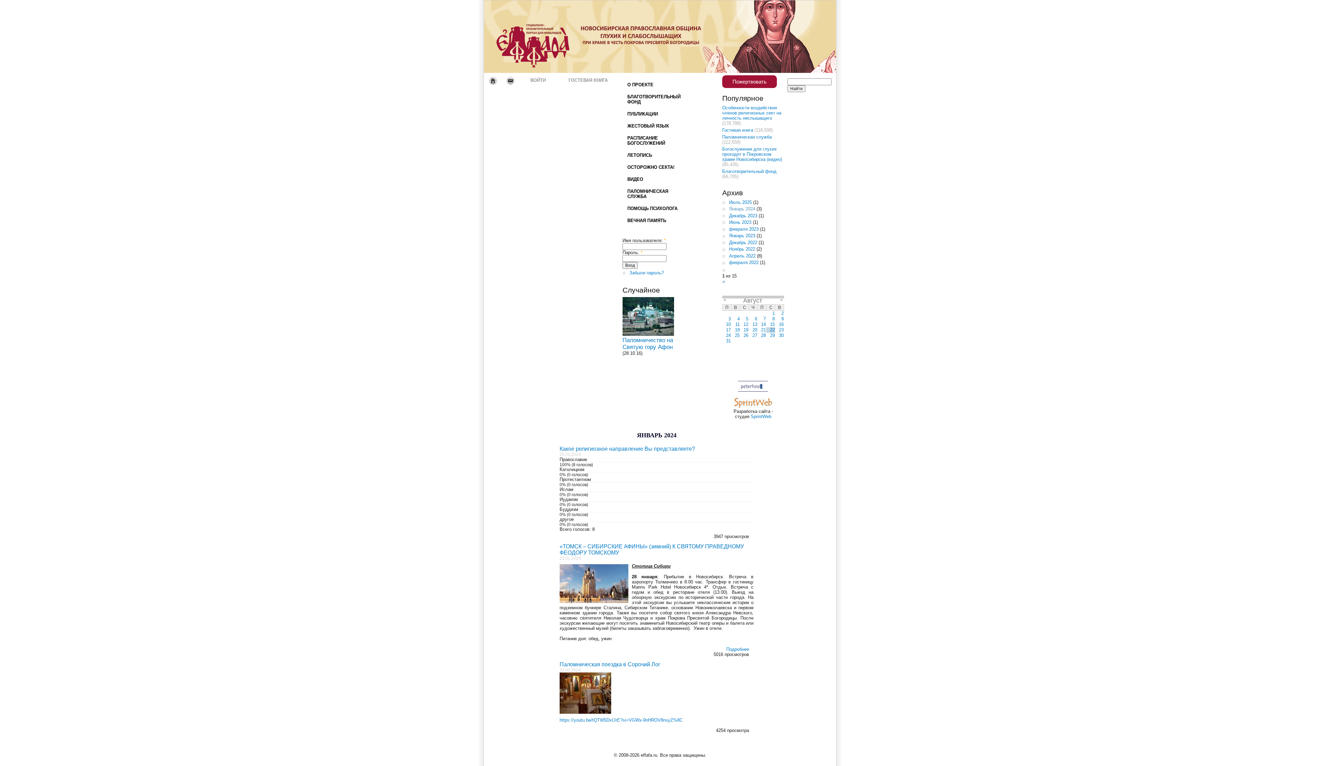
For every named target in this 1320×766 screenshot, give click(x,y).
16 (781, 324)
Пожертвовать (750, 82)
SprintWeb (761, 416)
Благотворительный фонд (654, 99)
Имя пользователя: (644, 240)
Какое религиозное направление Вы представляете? (627, 449)
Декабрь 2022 (743, 242)
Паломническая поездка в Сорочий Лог (610, 664)
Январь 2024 (742, 208)
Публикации (642, 114)
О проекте (640, 84)
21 (763, 329)
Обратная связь (510, 80)
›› (723, 281)
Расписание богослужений (646, 140)
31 (728, 340)
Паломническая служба (647, 194)
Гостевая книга (588, 80)
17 (728, 329)
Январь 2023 (742, 235)
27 (754, 335)
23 (781, 329)
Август (752, 300)
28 (763, 335)
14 (763, 324)
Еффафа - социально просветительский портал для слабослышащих (548, 36)
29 (772, 335)
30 (781, 335)
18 (737, 329)
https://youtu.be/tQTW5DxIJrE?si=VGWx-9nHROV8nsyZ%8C (621, 720)
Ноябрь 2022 (742, 249)
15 (772, 324)
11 (737, 324)
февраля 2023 (744, 229)
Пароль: (632, 252)
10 (728, 324)
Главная (492, 80)
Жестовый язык (648, 126)
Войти (538, 80)
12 (746, 324)
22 (772, 329)
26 (746, 335)
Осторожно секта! (650, 167)
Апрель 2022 (742, 256)
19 (746, 329)
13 (754, 324)
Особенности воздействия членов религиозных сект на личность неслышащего (751, 113)
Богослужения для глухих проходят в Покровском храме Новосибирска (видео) (752, 154)
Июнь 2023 (740, 222)
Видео (635, 179)
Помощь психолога (652, 208)
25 (737, 335)
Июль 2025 (740, 202)
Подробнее (737, 649)
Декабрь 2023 (743, 215)
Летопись (639, 155)
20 (754, 329)
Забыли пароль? (646, 272)
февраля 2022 (744, 262)
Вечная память (646, 220)
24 (728, 335)
